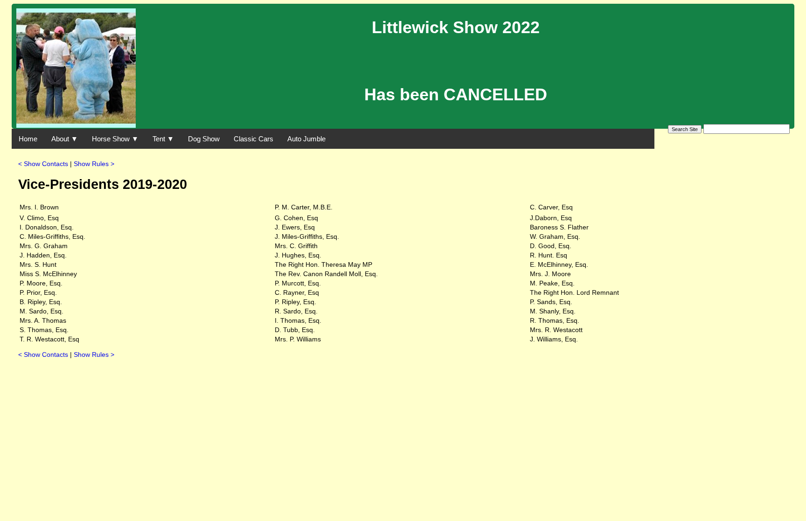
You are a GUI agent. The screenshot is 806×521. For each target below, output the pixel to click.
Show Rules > (94, 163)
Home (28, 139)
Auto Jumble (306, 139)
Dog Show (204, 139)
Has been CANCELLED (455, 94)
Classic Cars (253, 139)
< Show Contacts (43, 163)
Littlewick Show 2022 (456, 27)
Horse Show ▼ (115, 139)
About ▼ (64, 139)
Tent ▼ (163, 139)
